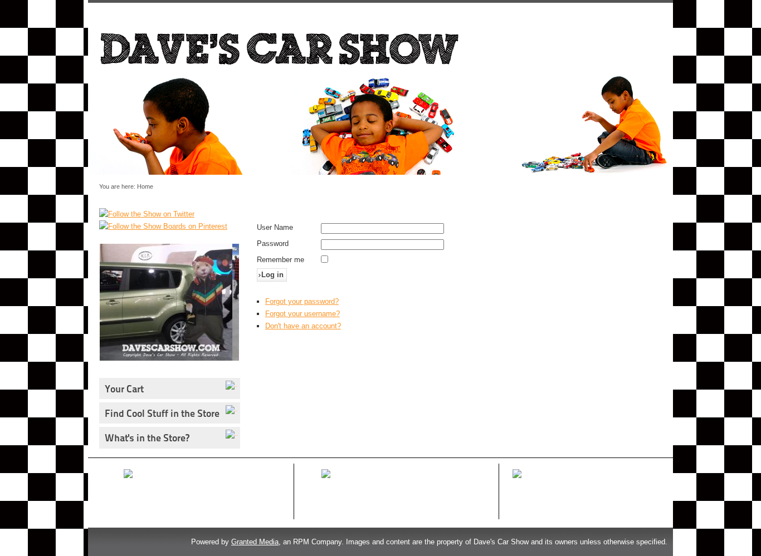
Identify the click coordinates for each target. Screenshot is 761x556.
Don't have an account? (303, 326)
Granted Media (255, 542)
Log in (272, 274)
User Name (275, 227)
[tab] (233, 385)
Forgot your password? (302, 301)
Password (273, 243)
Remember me (280, 259)
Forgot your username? (302, 313)
